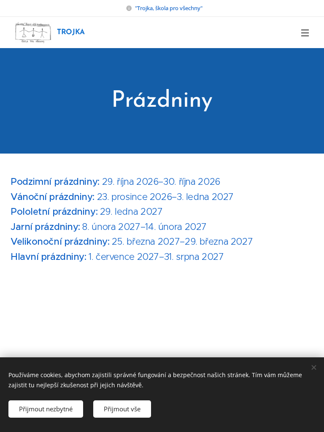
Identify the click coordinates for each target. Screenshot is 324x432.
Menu (305, 32)
